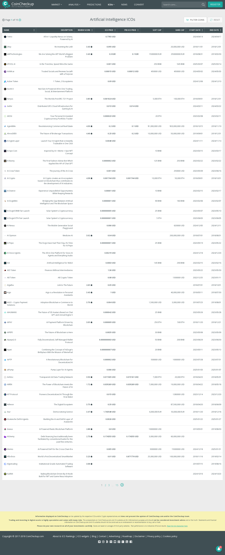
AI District (112, 192)
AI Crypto (112, 181)
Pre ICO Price (130, 30)
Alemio (112, 449)
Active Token (112, 81)
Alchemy (112, 439)
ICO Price (109, 30)
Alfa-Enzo (112, 456)
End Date (214, 30)
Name (6, 30)
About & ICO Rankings (64, 536)
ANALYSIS (74, 4)
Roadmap (127, 536)
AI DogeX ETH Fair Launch (112, 218)
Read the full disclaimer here (177, 526)
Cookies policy (170, 536)
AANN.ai (112, 73)
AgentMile (112, 126)
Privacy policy (154, 536)
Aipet (112, 351)
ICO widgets (83, 536)
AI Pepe (112, 244)
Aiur (112, 411)
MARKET (56, 4)
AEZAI (112, 117)
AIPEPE (112, 332)
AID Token (112, 270)
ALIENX (112, 475)
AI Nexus (112, 227)
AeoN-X (112, 90)
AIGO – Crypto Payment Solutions (112, 304)
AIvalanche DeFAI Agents (112, 420)
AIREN (112, 386)
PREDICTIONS (94, 4)
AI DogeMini (112, 202)
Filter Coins (196, 19)
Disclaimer (139, 536)
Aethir (112, 107)
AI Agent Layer (112, 142)
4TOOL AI (112, 64)
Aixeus (112, 429)
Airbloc (112, 377)
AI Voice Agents (112, 254)
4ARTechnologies (112, 55)
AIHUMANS (112, 314)
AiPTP (112, 361)
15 (117, 485)
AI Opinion (112, 235)
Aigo (112, 294)
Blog (94, 536)
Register (215, 4)
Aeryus (112, 98)
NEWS (124, 4)
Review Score (84, 30)
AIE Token (112, 277)
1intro (112, 38)
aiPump (112, 369)
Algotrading (112, 465)
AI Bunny (112, 162)
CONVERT (139, 4)
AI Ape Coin (112, 152)
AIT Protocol (112, 396)
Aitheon (112, 404)
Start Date (194, 30)
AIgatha (112, 285)
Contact (103, 536)
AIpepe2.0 (112, 341)
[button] (219, 549)
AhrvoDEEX (112, 133)
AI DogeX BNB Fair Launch (112, 210)
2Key (112, 46)
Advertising (114, 536)
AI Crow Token (112, 170)
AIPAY (112, 323)
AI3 (112, 262)
